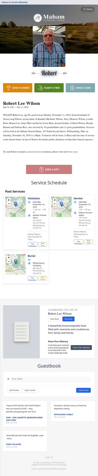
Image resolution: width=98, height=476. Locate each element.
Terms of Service (56, 465)
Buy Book (68, 319)
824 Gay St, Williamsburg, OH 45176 (39, 270)
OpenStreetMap (51, 469)
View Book (54, 319)
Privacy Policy (42, 465)
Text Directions (32, 245)
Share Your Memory (81, 347)
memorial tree (33, 151)
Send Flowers (42, 278)
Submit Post (83, 390)
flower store (72, 151)
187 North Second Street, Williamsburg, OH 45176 (39, 224)
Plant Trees (43, 244)
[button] (15, 204)
